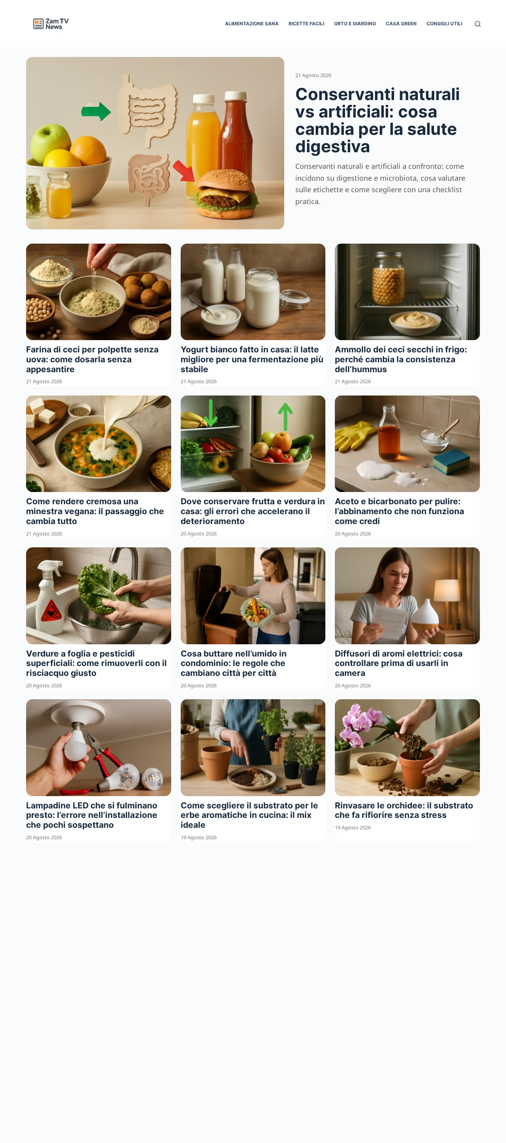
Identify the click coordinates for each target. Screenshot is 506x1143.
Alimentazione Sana (252, 23)
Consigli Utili (444, 23)
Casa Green (401, 23)
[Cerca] (478, 24)
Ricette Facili (306, 23)
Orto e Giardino (355, 23)
